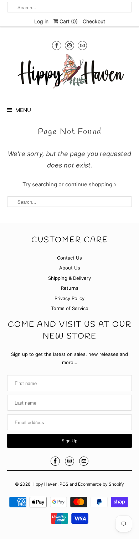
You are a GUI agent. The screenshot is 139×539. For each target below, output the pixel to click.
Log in (41, 21)
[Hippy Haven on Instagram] (69, 45)
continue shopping (89, 184)
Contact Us (69, 258)
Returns (69, 288)
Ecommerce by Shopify (101, 484)
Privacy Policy (69, 298)
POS (64, 484)
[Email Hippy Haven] (82, 45)
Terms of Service (69, 308)
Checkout (94, 21)
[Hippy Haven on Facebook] (56, 45)
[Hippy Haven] (69, 73)
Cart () (68, 21)
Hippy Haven (44, 484)
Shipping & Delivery (69, 278)
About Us (69, 268)
